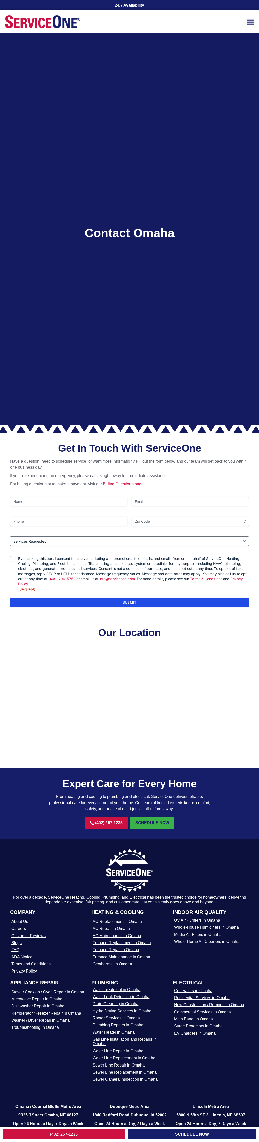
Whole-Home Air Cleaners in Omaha (207, 941)
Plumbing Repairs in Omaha (118, 1025)
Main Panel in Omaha (193, 1019)
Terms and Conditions (31, 964)
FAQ (15, 950)
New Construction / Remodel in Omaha (209, 1005)
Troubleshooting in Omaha (35, 1027)
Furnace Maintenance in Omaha (121, 957)
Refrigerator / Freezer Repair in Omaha (46, 1013)
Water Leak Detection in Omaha (121, 997)
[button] (250, 22)
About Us (19, 921)
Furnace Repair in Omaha (116, 950)
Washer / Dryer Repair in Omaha (40, 1020)
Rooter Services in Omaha (116, 1018)
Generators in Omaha (193, 990)
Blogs (16, 943)
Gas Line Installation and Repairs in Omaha (125, 1041)
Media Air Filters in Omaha (198, 934)
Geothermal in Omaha (112, 964)
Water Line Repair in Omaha (118, 1051)
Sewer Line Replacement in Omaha (125, 1072)
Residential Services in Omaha (202, 998)
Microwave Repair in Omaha (36, 999)
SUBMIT (129, 602)
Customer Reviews (28, 936)
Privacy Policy (24, 971)
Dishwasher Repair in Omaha (37, 1006)
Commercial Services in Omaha (202, 1012)
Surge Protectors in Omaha (198, 1026)
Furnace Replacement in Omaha (122, 943)
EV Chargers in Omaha (195, 1033)
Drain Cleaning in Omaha (115, 1004)
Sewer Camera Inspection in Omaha (125, 1079)
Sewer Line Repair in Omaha (119, 1065)
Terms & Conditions (206, 579)
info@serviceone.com (117, 579)
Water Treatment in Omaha (116, 989)
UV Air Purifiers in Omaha (197, 920)
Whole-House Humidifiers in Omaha (206, 927)
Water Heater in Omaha (114, 1032)
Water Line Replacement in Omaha (124, 1058)
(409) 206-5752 (61, 579)
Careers (18, 928)
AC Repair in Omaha (111, 928)
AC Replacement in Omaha (117, 921)
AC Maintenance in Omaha (117, 936)
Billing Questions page (123, 484)
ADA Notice (21, 957)
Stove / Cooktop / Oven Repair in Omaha (47, 992)
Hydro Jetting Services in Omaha (122, 1011)
